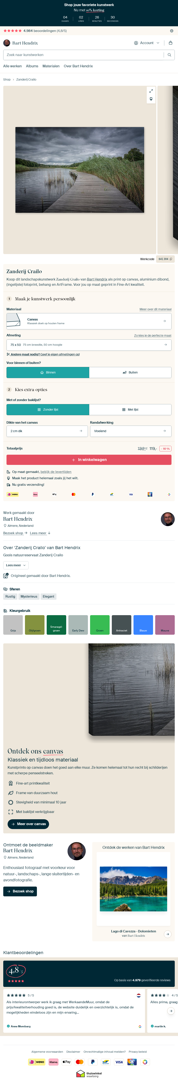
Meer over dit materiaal (155, 309)
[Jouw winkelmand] (170, 43)
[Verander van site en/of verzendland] (172, 31)
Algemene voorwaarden (47, 1052)
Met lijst (133, 409)
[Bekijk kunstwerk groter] (151, 91)
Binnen (51, 372)
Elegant (48, 597)
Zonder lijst (50, 409)
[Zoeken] (169, 55)
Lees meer (38, 533)
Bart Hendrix (25, 43)
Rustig (10, 597)
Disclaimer (73, 1052)
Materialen (51, 66)
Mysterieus (29, 597)
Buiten (133, 372)
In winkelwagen (92, 459)
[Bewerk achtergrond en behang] (151, 99)
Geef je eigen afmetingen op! (45, 354)
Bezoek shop (13, 533)
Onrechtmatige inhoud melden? (104, 1052)
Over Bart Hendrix (78, 66)
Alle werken (12, 66)
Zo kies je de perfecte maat (152, 335)
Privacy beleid (138, 1052)
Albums (32, 66)
